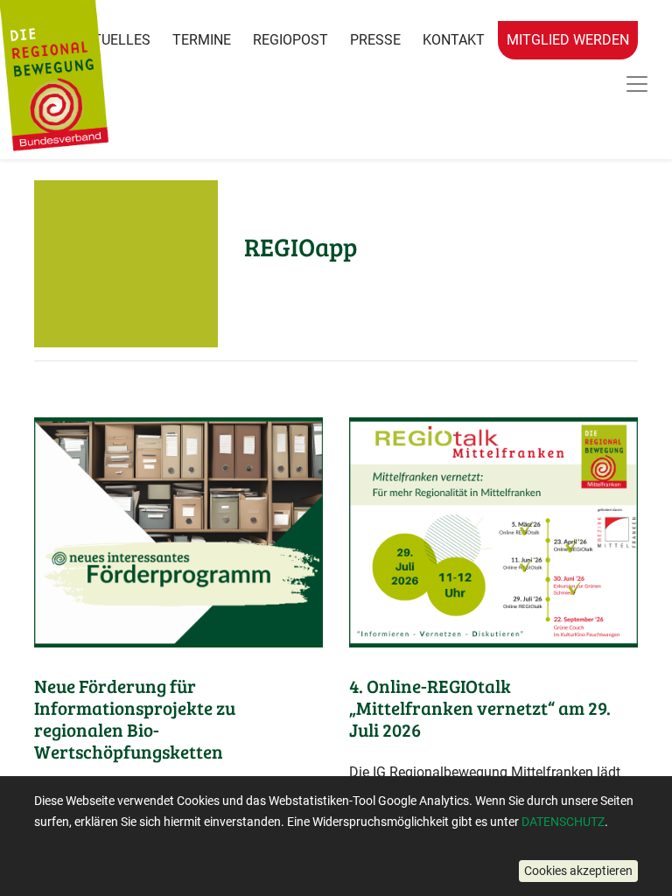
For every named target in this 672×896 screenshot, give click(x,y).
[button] (578, 871)
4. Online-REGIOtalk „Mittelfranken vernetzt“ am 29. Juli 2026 (480, 708)
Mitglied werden (568, 40)
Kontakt (454, 40)
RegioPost (290, 40)
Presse (375, 40)
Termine (201, 40)
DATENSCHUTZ (563, 822)
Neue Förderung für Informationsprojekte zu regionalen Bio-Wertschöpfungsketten (134, 719)
